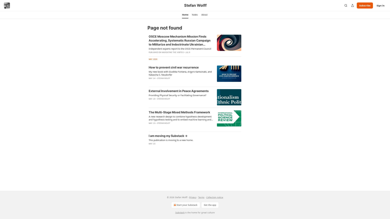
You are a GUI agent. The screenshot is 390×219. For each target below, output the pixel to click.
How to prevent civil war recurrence (174, 67)
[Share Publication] (352, 5)
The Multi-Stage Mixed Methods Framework (179, 112)
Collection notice (214, 197)
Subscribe (364, 5)
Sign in (381, 5)
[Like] (151, 82)
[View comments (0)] (171, 82)
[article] (195, 44)
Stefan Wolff (163, 78)
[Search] (346, 5)
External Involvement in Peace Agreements (179, 91)
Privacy (192, 197)
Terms (201, 197)
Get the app (210, 204)
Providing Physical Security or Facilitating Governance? (177, 95)
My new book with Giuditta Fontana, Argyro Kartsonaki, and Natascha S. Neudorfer (180, 73)
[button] (185, 14)
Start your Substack (187, 204)
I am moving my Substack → (168, 136)
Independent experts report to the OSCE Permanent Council (180, 48)
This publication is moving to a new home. (171, 140)
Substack (179, 212)
